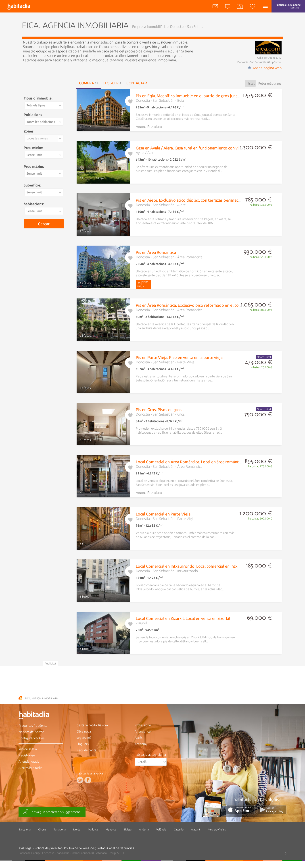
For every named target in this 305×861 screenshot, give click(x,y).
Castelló (179, 829)
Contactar (136, 83)
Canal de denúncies (120, 848)
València (161, 829)
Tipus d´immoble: (38, 98)
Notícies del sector (31, 732)
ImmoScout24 (81, 853)
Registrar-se (27, 755)
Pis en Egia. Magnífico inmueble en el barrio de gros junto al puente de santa (205, 95)
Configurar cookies (31, 738)
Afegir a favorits (130, 100)
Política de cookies (76, 848)
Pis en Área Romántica (156, 252)
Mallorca (93, 829)
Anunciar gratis (29, 761)
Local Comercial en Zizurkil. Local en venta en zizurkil (183, 618)
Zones (28, 131)
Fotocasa (48, 853)
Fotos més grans (269, 83)
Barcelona (25, 829)
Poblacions (33, 115)
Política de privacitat (48, 848)
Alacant (195, 829)
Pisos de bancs (86, 750)
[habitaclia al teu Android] (272, 813)
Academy (141, 744)
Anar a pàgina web (267, 68)
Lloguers (83, 744)
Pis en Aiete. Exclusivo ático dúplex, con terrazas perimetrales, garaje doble (204, 200)
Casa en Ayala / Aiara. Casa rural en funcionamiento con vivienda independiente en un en (215, 148)
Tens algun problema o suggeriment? (55, 812)
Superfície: (32, 185)
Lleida (76, 829)
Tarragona (60, 829)
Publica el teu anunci (288, 6)
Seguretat (98, 848)
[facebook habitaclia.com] (87, 779)
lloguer (112, 83)
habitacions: (34, 204)
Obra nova (84, 731)
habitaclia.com (20, 698)
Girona (42, 829)
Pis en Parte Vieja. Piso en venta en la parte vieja (179, 357)
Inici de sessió (28, 749)
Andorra (144, 829)
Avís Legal (25, 848)
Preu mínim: (33, 148)
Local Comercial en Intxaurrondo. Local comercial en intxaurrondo (195, 566)
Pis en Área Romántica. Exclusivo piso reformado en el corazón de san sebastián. (208, 305)
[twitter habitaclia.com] (80, 779)
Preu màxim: (34, 166)
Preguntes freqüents (33, 725)
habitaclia (41, 716)
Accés (138, 737)
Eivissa (128, 829)
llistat (251, 83)
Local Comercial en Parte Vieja (163, 514)
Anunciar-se (143, 731)
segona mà (84, 737)
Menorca (111, 829)
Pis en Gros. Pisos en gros (159, 409)
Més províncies (217, 829)
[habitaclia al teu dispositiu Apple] (242, 813)
